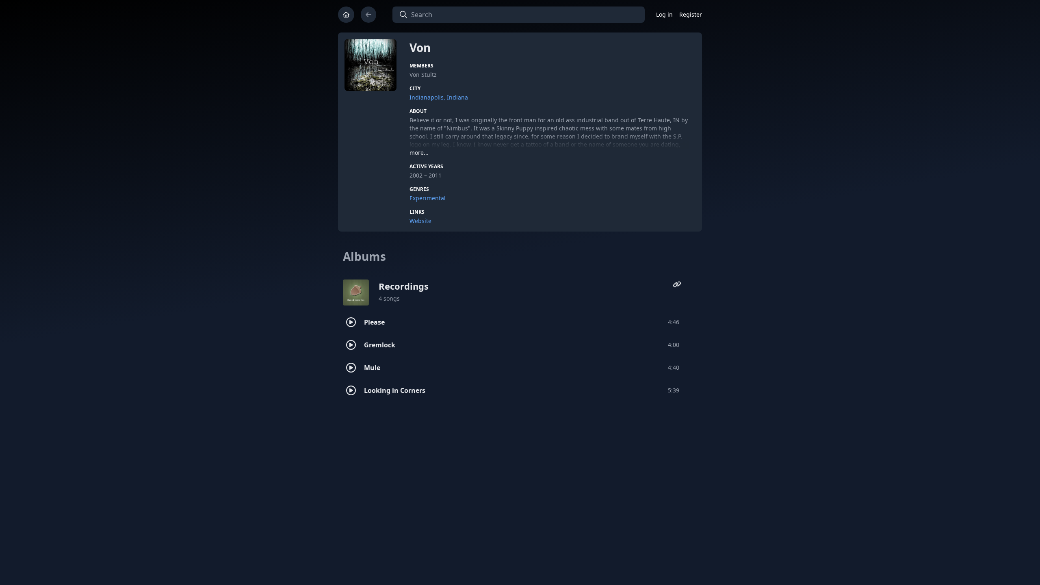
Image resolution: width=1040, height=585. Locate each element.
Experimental (428, 198)
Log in (664, 14)
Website (420, 221)
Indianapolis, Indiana (439, 97)
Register (690, 14)
